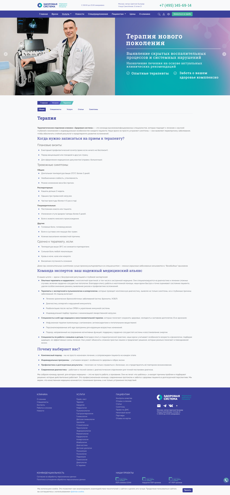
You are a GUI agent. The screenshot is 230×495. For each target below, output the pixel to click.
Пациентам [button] (118, 14)
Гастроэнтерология (84, 414)
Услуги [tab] (69, 109)
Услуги (55, 103)
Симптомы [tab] (93, 109)
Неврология (81, 408)
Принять (187, 490)
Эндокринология (83, 431)
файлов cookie (77, 491)
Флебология (81, 442)
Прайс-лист (81, 399)
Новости (79, 14)
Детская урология (84, 448)
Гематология (81, 460)
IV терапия (80, 465)
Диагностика (81, 445)
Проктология (81, 428)
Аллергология (82, 439)
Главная (43, 14)
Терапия (79, 402)
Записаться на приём (182, 14)
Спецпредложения (98, 14)
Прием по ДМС (122, 410)
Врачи (55, 14)
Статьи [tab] (81, 109)
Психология (81, 454)
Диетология (81, 462)
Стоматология (82, 425)
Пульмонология (83, 411)
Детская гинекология (85, 419)
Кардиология (82, 437)
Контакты (41, 405)
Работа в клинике (44, 408)
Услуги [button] (66, 14)
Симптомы (120, 407)
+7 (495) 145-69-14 (175, 5)
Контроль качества (124, 398)
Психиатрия (81, 451)
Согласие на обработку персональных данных (56, 477)
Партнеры (120, 415)
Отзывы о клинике (123, 401)
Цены (132, 14)
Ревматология (82, 434)
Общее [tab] (42, 109)
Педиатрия (81, 457)
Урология (80, 422)
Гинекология (81, 416)
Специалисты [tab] (55, 109)
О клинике (144, 14)
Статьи (119, 404)
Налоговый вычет (123, 413)
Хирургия (80, 405)
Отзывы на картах (123, 418)
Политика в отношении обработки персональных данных (61, 479)
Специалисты (42, 402)
